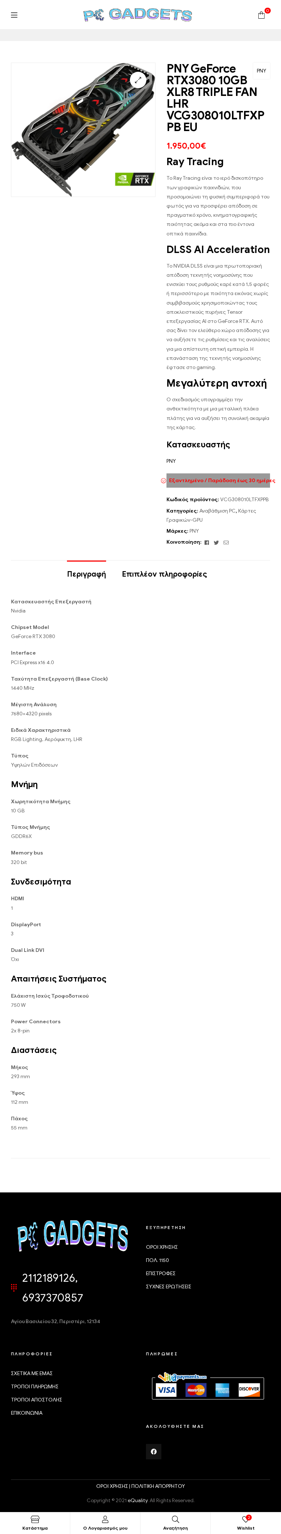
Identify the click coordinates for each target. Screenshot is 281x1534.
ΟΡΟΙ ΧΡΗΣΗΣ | (113, 1486)
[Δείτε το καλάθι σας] (261, 14)
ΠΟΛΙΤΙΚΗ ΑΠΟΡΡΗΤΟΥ (158, 1486)
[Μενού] (14, 15)
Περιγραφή (86, 574)
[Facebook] (153, 1451)
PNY (261, 71)
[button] (138, 80)
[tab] (86, 571)
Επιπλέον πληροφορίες (164, 574)
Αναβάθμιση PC (217, 511)
